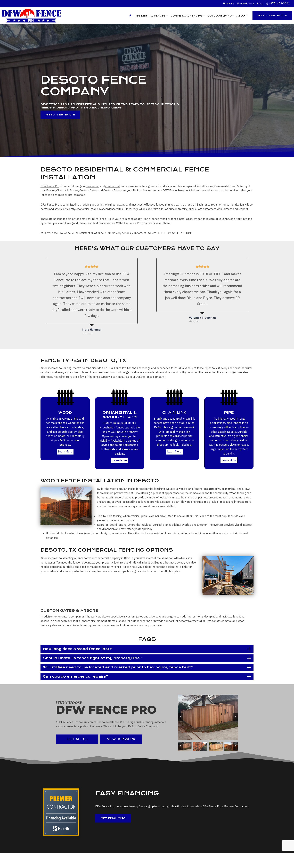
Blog (260, 3)
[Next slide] (235, 717)
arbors (153, 616)
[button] (185, 746)
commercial (112, 186)
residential (92, 186)
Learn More (65, 451)
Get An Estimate (272, 15)
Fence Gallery (245, 3)
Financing (228, 3)
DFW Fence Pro (49, 186)
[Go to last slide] (180, 717)
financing (59, 376)
